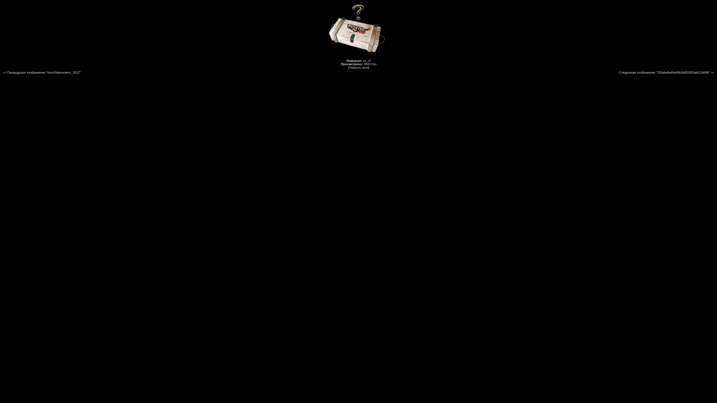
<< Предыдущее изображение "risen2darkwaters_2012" (42, 72)
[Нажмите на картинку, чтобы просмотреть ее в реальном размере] (358, 54)
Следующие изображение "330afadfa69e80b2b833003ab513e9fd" (664, 72)
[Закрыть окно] (358, 67)
